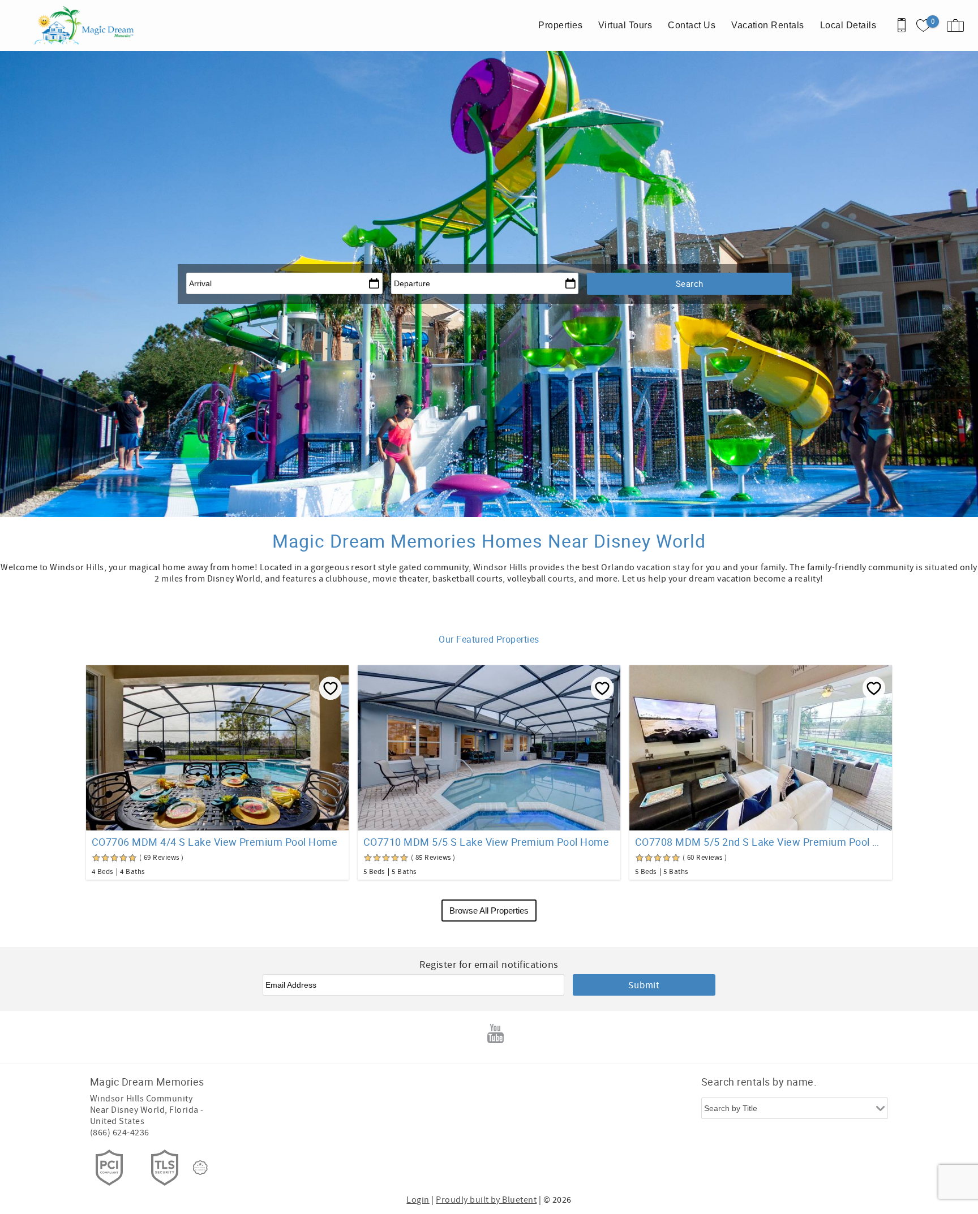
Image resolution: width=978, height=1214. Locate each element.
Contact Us (691, 25)
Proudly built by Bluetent (486, 1200)
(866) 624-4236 (119, 1132)
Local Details (848, 25)
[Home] (86, 25)
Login (417, 1200)
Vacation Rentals (767, 25)
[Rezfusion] (200, 1168)
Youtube (495, 1033)
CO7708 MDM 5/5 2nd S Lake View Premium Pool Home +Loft (760, 842)
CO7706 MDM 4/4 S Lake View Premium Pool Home (214, 842)
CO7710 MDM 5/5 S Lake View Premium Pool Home (486, 842)
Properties (560, 25)
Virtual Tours (625, 25)
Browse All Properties (489, 910)
